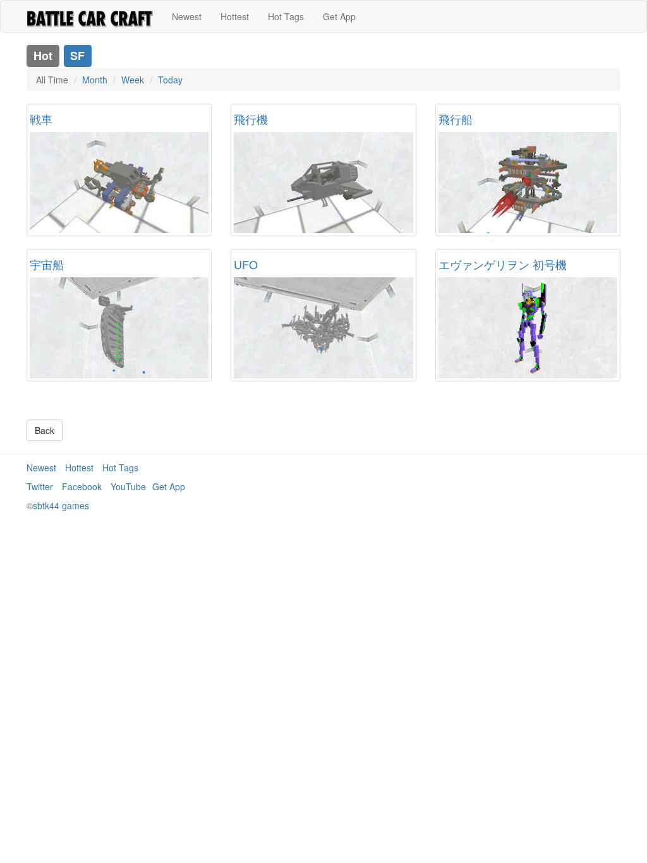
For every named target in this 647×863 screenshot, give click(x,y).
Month (94, 79)
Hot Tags (286, 16)
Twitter (40, 486)
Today (170, 79)
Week (132, 79)
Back (44, 430)
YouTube (128, 486)
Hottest (235, 16)
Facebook (82, 486)
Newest (187, 16)
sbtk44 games (61, 505)
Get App (339, 16)
